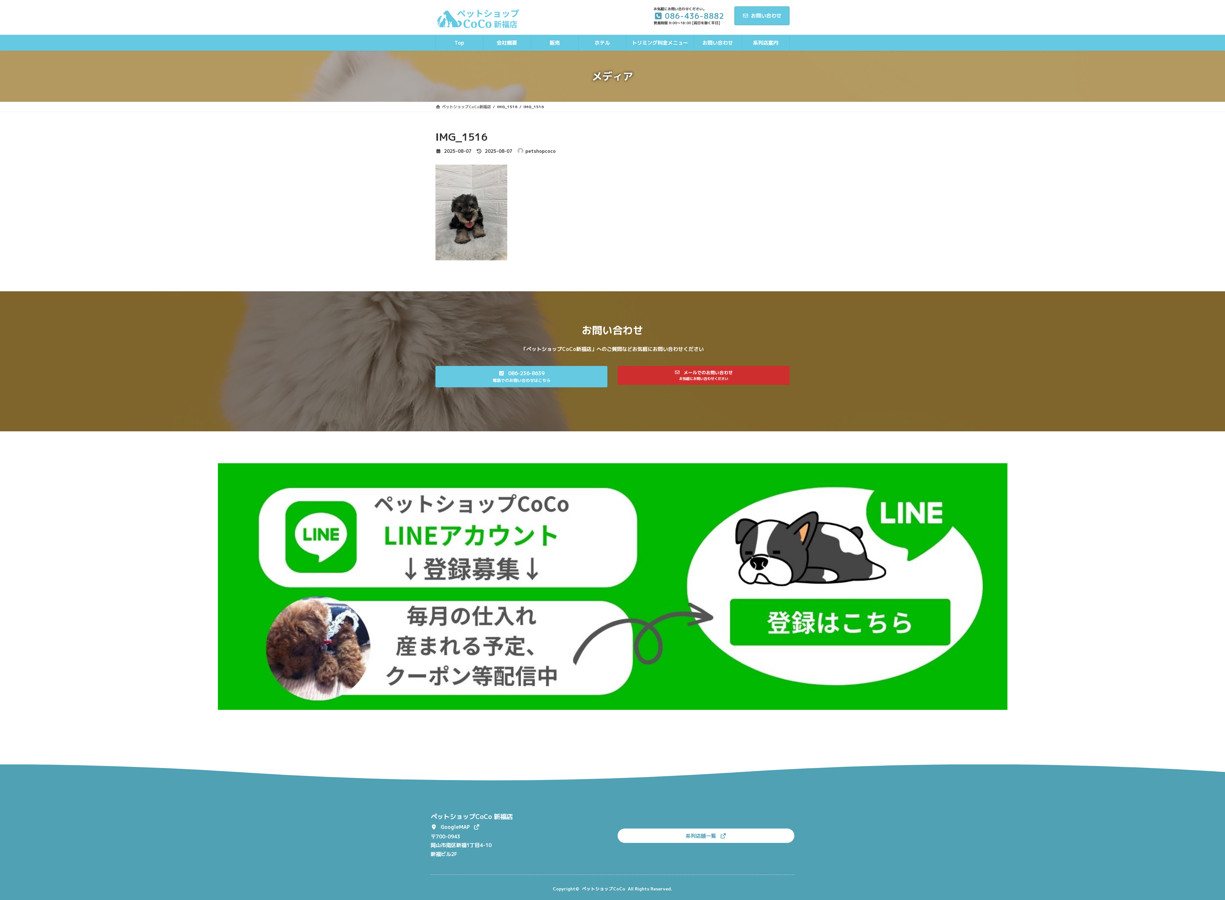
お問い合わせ (766, 15)
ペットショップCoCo (603, 889)
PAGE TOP (1193, 867)
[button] (521, 376)
